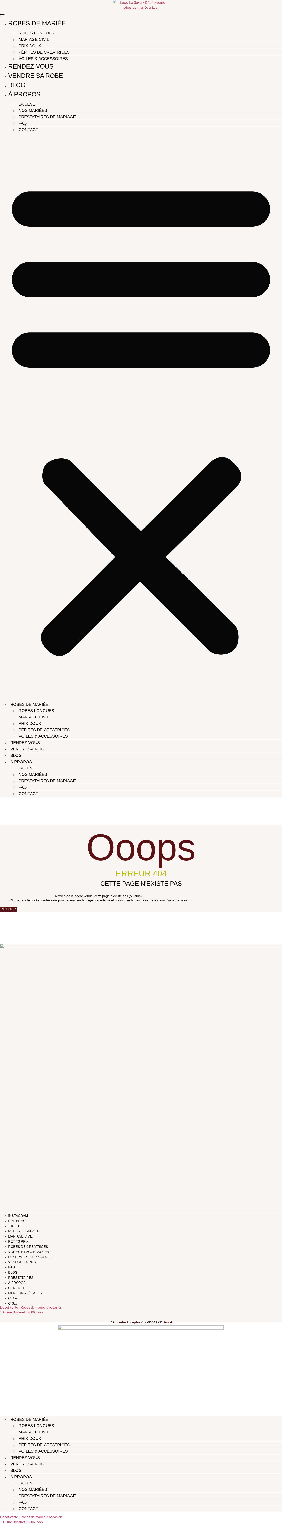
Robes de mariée (37, 23)
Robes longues (36, 33)
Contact (28, 129)
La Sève (27, 104)
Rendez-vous (30, 66)
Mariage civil (34, 39)
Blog (16, 85)
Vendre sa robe (35, 75)
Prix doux (30, 46)
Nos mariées (33, 110)
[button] (141, 416)
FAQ (23, 123)
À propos (24, 94)
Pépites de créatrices (44, 52)
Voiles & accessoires (43, 58)
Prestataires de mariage (47, 117)
